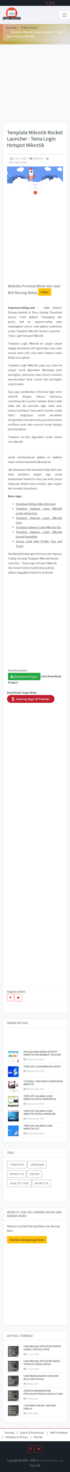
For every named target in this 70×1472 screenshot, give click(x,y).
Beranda (11, 27)
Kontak (38, 1437)
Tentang (9, 1432)
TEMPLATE (17, 1165)
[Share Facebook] (10, 997)
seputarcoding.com (51, 1460)
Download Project (25, 676)
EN (53, 3)
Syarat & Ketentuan (32, 1432)
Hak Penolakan (59, 1432)
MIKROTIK (17, 1174)
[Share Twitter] (18, 997)
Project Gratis (29, 27)
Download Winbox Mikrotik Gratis (36, 504)
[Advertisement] (35, 87)
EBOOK (34, 1174)
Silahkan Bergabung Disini (27, 1240)
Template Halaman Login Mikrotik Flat (38, 527)
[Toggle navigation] (64, 15)
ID (47, 3)
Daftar (45, 292)
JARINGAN (37, 1165)
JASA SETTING (19, 1183)
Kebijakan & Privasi (16, 1437)
